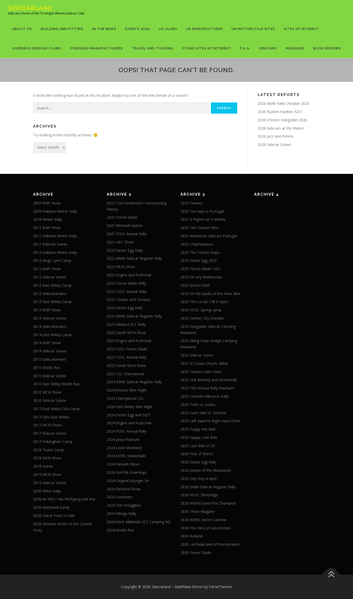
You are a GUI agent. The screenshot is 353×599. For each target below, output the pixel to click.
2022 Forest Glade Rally (126, 283)
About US (22, 29)
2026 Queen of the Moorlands (205, 470)
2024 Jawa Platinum (123, 439)
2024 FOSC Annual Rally (127, 431)
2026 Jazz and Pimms (276, 136)
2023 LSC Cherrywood (125, 373)
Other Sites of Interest (206, 48)
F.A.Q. (245, 48)
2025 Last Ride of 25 (197, 445)
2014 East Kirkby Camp (52, 334)
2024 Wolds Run (120, 530)
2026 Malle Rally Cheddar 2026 (283, 103)
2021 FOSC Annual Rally (127, 233)
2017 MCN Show (47, 425)
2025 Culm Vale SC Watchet (203, 412)
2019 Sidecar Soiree (49, 482)
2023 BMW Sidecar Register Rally (134, 316)
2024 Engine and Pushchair (129, 422)
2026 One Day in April (198, 478)
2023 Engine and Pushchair (129, 340)
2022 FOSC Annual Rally (127, 291)
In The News (104, 29)
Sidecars (268, 48)
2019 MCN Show (47, 474)
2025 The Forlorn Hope (199, 252)
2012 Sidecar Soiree (49, 277)
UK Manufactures (204, 29)
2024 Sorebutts (119, 496)
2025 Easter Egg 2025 (198, 260)
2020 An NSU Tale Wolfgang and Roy (64, 499)
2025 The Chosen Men (199, 227)
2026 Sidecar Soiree (274, 144)
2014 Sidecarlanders (50, 326)
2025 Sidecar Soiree (196, 355)
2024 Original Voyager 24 (128, 480)
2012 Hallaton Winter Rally (55, 252)
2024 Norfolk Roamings (127, 472)
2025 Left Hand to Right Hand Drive (210, 420)
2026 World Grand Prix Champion (208, 503)
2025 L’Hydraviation (196, 244)
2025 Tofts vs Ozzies (198, 404)
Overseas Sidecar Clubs (36, 48)
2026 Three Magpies (197, 511)
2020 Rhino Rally (47, 491)
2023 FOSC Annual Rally (127, 357)
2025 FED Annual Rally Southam (207, 388)
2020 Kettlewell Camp (51, 507)
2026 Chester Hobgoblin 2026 (282, 119)
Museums (295, 48)
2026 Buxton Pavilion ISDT (280, 111)
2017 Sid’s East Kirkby (51, 417)
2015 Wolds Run (46, 367)
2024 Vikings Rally (121, 513)
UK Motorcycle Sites (253, 29)
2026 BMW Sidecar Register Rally (208, 486)
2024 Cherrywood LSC (125, 398)
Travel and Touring (152, 48)
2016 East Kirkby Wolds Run (56, 383)
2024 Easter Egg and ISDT (128, 414)
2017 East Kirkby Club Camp (56, 408)
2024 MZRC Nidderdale (126, 455)
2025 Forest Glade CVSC (200, 268)
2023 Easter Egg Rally (125, 307)
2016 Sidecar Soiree (49, 400)
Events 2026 (137, 29)
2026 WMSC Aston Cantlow (203, 519)
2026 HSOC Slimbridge (199, 494)
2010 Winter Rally (47, 219)
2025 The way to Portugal (202, 211)
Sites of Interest (301, 29)
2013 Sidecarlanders (50, 293)
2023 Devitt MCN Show (126, 332)
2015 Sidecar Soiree (49, 375)
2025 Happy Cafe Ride (198, 437)
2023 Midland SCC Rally (126, 324)
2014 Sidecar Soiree (49, 351)
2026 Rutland (191, 536)
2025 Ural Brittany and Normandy (208, 379)
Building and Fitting (62, 29)
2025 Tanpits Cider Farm (200, 371)
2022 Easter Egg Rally (125, 250)
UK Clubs (168, 29)
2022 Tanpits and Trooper (128, 299)
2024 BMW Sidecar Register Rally (134, 381)
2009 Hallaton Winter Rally (55, 211)
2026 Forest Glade (195, 552)
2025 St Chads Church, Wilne (204, 363)
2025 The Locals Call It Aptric (204, 301)
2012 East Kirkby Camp (52, 285)
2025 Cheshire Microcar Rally (204, 396)
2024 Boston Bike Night (127, 390)
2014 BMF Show (47, 342)
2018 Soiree (43, 466)
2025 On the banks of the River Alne (210, 293)
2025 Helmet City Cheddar (202, 318)
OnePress (183, 586)
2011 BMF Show (47, 227)
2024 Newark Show (123, 464)
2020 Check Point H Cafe (54, 515)
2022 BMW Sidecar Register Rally (134, 258)
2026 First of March (196, 453)
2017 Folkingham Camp (53, 441)
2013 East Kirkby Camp (52, 301)
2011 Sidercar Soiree (50, 244)
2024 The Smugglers (124, 505)
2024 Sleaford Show (123, 488)
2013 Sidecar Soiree (49, 318)
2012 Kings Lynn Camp (52, 260)
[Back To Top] (331, 574)
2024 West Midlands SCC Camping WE (139, 521)
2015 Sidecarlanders (50, 359)
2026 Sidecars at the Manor (281, 128)
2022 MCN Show (121, 266)
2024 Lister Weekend (124, 447)
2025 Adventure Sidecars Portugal (208, 235)
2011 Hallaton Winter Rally (55, 235)
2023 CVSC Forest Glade (127, 348)
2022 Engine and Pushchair (129, 274)
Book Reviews (327, 48)
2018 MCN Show (47, 457)
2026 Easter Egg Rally (198, 462)
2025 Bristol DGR (194, 285)
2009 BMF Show (47, 203)
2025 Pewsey (191, 203)
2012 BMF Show (47, 268)
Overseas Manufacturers (96, 48)
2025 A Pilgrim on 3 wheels (203, 219)
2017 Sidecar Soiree (49, 433)
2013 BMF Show (47, 309)
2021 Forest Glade (122, 217)
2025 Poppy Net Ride (198, 429)
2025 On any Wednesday (201, 277)
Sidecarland (30, 7)
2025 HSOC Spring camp (200, 309)
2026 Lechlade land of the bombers (210, 544)
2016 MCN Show (47, 392)
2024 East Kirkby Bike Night (130, 406)
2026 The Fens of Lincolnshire (205, 528)
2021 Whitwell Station (125, 225)
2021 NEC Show (120, 242)
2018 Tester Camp (48, 449)
